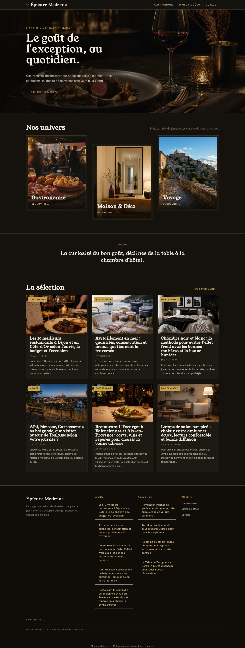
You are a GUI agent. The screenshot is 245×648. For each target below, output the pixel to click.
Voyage (211, 5)
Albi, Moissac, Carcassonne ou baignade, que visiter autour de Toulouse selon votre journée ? (115, 575)
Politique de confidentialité (127, 646)
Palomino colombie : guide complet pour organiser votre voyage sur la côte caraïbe (158, 547)
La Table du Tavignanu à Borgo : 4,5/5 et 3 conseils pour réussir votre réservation (158, 568)
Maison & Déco (189, 5)
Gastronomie (164, 5)
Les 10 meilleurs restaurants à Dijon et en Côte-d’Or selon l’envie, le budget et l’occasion (114, 510)
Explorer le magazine (45, 92)
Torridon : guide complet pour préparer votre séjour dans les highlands (158, 529)
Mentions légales (100, 646)
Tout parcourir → (206, 289)
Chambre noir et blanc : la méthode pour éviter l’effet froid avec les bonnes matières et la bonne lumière (115, 552)
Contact (150, 646)
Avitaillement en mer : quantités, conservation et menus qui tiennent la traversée (115, 530)
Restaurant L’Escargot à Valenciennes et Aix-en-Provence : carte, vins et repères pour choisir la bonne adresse (113, 597)
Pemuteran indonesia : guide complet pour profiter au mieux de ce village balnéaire (159, 510)
